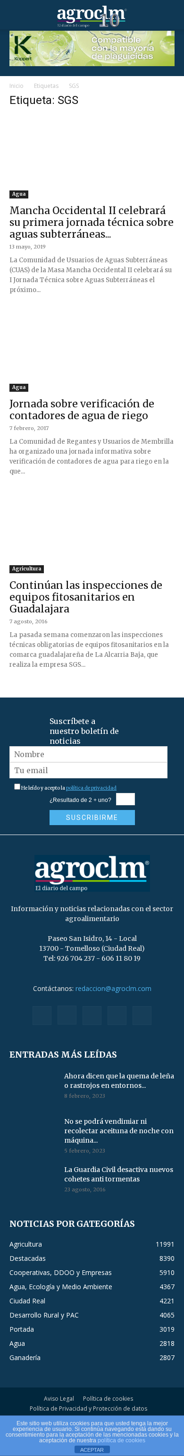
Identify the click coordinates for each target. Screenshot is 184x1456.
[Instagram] (67, 1015)
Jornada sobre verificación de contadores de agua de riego (81, 409)
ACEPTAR (92, 1450)
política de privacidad (91, 788)
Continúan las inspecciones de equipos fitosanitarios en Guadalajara (85, 597)
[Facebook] (42, 1015)
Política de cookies (108, 1399)
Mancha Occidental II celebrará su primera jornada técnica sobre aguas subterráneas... (91, 222)
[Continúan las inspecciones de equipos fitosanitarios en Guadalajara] (92, 532)
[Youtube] (142, 1015)
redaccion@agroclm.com (113, 988)
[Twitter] (117, 1015)
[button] (16, 16)
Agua (18, 194)
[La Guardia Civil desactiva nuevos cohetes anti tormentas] (33, 1181)
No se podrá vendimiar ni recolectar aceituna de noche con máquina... (119, 1131)
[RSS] (92, 1015)
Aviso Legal (59, 1399)
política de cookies (121, 1440)
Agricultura (26, 569)
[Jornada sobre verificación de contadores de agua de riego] (92, 351)
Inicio (16, 86)
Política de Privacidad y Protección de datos (88, 1408)
